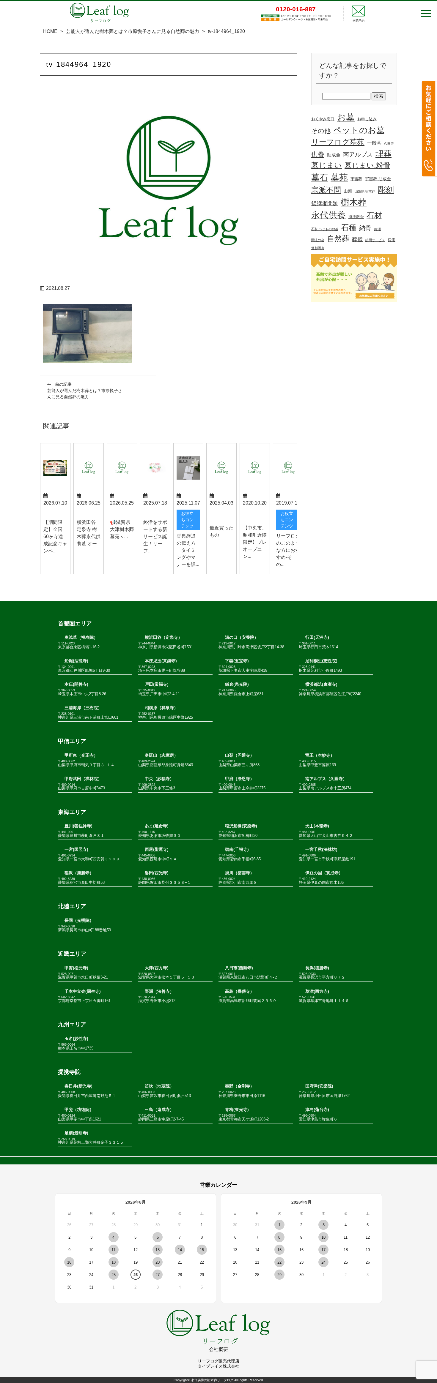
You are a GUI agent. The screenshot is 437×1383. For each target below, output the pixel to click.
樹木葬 (354, 202)
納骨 (365, 228)
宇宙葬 (356, 179)
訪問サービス (375, 240)
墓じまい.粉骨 (367, 165)
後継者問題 (324, 203)
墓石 (319, 177)
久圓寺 (389, 143)
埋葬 (383, 153)
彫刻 (386, 189)
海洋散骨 (356, 217)
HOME (50, 31)
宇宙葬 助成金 (378, 178)
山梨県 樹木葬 (365, 191)
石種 (348, 227)
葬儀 (357, 239)
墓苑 (339, 177)
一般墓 (374, 143)
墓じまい (326, 165)
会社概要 (218, 1349)
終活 (377, 229)
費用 (391, 240)
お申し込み (367, 119)
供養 (317, 154)
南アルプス (358, 154)
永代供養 (328, 215)
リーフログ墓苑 (337, 142)
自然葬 (338, 239)
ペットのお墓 (359, 130)
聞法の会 (317, 240)
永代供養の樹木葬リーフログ (212, 1380)
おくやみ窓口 (322, 119)
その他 (321, 130)
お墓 (346, 117)
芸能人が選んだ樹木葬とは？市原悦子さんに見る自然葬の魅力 (132, 31)
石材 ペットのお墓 (324, 229)
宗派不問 (326, 190)
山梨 (348, 191)
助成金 (333, 155)
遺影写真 (317, 248)
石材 (374, 215)
